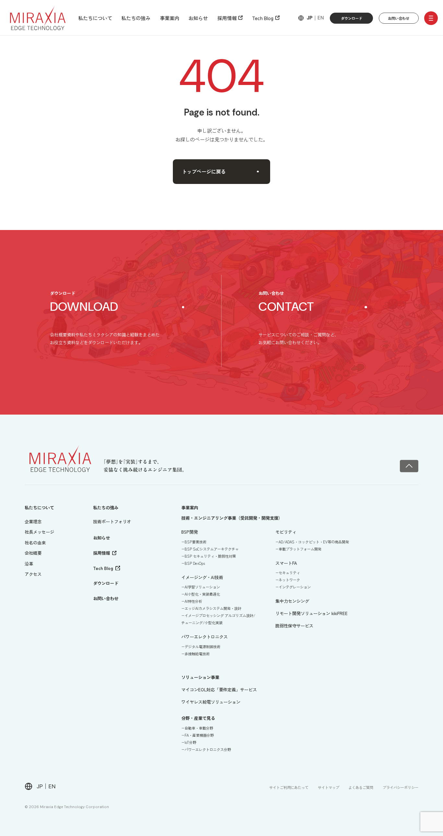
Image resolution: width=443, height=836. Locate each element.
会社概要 (33, 553)
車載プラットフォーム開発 (300, 548)
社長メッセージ (39, 532)
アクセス (33, 574)
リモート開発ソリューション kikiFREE (311, 613)
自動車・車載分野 (199, 728)
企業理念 (33, 521)
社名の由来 (35, 542)
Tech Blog (262, 17)
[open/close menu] (431, 18)
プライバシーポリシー (400, 787)
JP (310, 18)
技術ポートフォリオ (112, 521)
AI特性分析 (193, 601)
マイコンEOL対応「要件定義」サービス (219, 689)
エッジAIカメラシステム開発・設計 (213, 608)
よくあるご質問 (360, 787)
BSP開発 (189, 532)
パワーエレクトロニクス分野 (208, 749)
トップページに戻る (204, 171)
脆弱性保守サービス (294, 626)
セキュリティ (289, 572)
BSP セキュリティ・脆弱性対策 (210, 556)
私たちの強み (135, 17)
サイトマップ (328, 787)
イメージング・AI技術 (202, 577)
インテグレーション (295, 586)
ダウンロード (351, 18)
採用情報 (227, 17)
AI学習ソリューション (202, 586)
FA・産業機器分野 (199, 735)
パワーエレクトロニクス (204, 637)
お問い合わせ (398, 18)
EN (320, 18)
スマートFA (286, 563)
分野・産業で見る (198, 718)
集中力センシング (292, 601)
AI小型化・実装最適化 (202, 594)
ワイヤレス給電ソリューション (210, 702)
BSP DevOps (195, 563)
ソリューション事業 (200, 677)
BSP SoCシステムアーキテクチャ (212, 548)
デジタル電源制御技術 (202, 646)
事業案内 (169, 17)
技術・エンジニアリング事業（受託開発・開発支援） (231, 518)
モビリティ (285, 532)
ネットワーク (289, 579)
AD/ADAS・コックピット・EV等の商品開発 (314, 541)
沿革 (29, 564)
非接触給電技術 (197, 653)
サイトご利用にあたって (288, 787)
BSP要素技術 (195, 541)
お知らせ (198, 17)
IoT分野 (190, 742)
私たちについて (95, 17)
